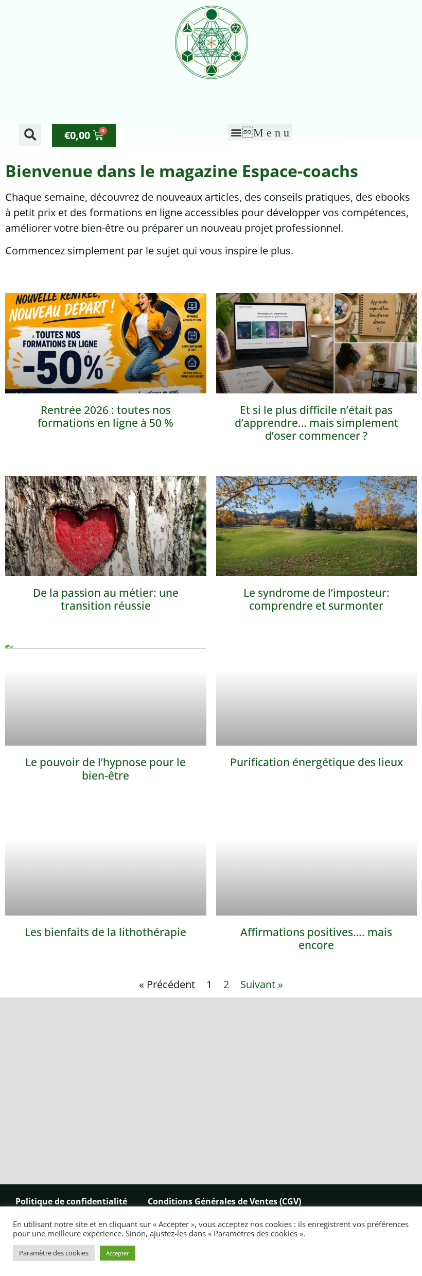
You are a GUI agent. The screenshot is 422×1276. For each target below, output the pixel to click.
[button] (30, 135)
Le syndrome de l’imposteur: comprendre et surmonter (316, 599)
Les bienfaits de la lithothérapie (105, 932)
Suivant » (261, 984)
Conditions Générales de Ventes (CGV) (224, 1201)
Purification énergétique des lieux (316, 762)
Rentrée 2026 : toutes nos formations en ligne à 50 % (105, 416)
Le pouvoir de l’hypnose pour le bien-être (105, 768)
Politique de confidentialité (71, 1201)
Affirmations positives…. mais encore (316, 938)
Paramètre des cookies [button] (54, 1252)
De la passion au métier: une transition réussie (106, 599)
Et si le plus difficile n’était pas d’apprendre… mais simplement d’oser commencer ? (316, 423)
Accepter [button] (117, 1253)
